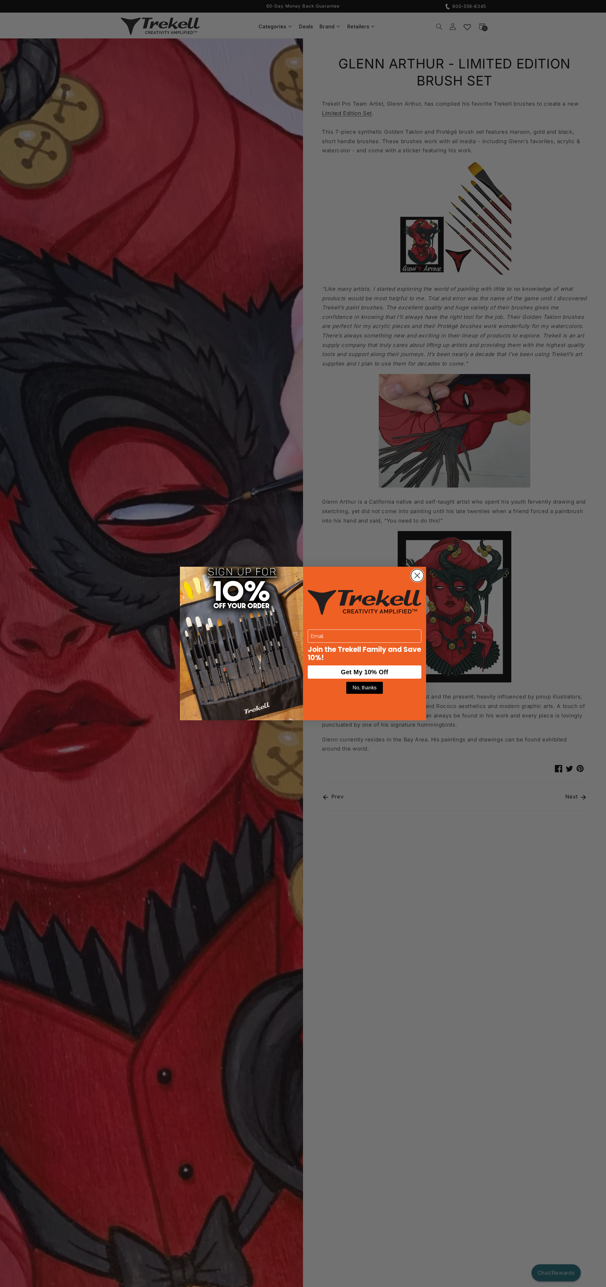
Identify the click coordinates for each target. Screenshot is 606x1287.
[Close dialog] (417, 575)
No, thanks (365, 687)
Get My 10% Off (364, 672)
